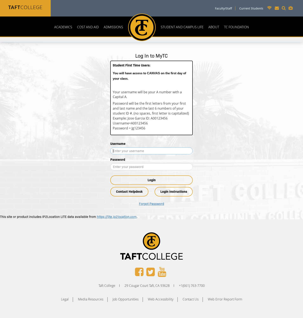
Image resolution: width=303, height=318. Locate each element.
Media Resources (90, 299)
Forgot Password (151, 204)
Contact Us (190, 299)
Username (118, 144)
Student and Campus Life (182, 27)
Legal (65, 299)
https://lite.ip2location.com (117, 217)
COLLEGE (25, 7)
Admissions (113, 27)
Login (152, 180)
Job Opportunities (126, 299)
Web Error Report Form (225, 299)
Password (117, 160)
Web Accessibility (160, 299)
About (213, 27)
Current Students (251, 8)
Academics (63, 27)
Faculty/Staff (223, 8)
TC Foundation (236, 27)
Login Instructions (173, 192)
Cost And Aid (88, 27)
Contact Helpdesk (129, 192)
